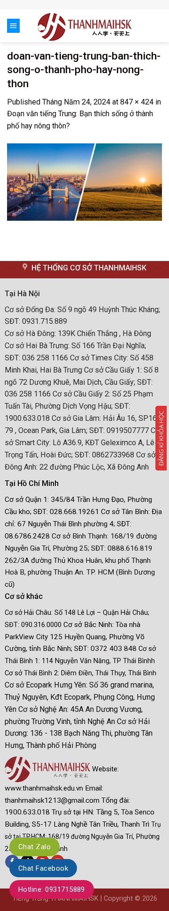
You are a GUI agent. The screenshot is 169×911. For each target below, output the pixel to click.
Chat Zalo (34, 847)
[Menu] (13, 25)
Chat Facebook (43, 868)
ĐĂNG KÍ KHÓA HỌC (161, 438)
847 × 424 (137, 101)
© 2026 (146, 899)
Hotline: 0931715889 (51, 889)
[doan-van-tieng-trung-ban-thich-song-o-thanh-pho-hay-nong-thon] (84, 181)
